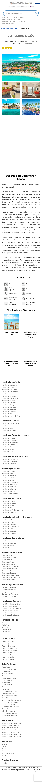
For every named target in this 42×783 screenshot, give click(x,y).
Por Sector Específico (12, 19)
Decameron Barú (7, 555)
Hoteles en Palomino (9, 403)
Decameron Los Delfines (10, 566)
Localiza (4, 763)
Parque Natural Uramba (10, 702)
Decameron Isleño (21, 35)
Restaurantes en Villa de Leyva (12, 736)
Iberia (4, 755)
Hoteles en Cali (7, 520)
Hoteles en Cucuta (8, 547)
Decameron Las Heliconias (11, 577)
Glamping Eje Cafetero (9, 587)
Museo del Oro (7, 682)
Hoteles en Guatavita (9, 449)
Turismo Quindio (7, 644)
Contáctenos (8, 24)
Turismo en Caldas (8, 657)
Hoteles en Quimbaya (9, 484)
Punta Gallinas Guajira (9, 691)
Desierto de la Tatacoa (9, 687)
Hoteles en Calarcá (8, 491)
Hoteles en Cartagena (9, 385)
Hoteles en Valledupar (9, 407)
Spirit (3, 751)
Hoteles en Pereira (8, 473)
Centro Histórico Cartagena (11, 700)
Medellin (5, 634)
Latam (4, 746)
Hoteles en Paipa (7, 426)
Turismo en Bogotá (8, 653)
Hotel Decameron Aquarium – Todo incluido (11, 363)
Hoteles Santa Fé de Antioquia (12, 510)
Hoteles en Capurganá (9, 524)
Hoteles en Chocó (8, 522)
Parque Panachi (7, 674)
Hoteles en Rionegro (9, 512)
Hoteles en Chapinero (9, 440)
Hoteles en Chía (7, 451)
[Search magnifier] (36, 13)
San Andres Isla (11, 29)
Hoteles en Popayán (9, 533)
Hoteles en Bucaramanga (10, 541)
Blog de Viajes (8, 21)
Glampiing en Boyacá (9, 589)
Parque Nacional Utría (9, 696)
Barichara (5, 627)
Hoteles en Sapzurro (9, 531)
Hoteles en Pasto (8, 529)
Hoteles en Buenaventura (10, 526)
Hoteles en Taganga (9, 396)
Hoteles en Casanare (9, 463)
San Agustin (6, 689)
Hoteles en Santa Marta (10, 394)
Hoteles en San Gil (8, 545)
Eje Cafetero (6, 632)
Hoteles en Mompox (9, 405)
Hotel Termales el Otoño (10, 606)
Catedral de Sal (7, 685)
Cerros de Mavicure (8, 704)
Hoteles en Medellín (9, 501)
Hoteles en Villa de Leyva (10, 424)
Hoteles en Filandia (8, 480)
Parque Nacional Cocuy (10, 709)
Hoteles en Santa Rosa (9, 487)
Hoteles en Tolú (7, 414)
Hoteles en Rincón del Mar (11, 416)
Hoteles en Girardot (8, 445)
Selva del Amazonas (8, 711)
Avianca (4, 744)
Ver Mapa (29, 43)
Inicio (5, 17)
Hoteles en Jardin (8, 505)
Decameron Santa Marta (10, 575)
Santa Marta (6, 625)
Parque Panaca (7, 676)
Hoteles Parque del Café (10, 493)
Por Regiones (18, 17)
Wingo (4, 749)
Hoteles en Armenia (8, 471)
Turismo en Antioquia (9, 648)
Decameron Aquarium (9, 571)
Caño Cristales (7, 680)
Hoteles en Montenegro (10, 482)
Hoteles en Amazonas (9, 461)
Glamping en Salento (9, 596)
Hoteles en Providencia (10, 392)
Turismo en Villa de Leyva (10, 655)
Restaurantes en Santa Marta (12, 732)
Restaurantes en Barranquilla (12, 734)
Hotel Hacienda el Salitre (10, 615)
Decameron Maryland (9, 568)
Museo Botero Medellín (10, 715)
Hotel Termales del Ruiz (10, 611)
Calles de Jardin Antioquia (10, 707)
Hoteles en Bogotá (8, 438)
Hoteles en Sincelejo (9, 409)
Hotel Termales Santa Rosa (11, 604)
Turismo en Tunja (8, 641)
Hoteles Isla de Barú (9, 387)
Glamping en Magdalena (10, 592)
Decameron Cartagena (9, 557)
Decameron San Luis (11, 333)
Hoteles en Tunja (7, 428)
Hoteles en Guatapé (9, 503)
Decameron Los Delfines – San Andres (30, 334)
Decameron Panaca (8, 580)
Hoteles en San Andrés (9, 389)
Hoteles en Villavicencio (10, 459)
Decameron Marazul (9, 562)
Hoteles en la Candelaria (10, 442)
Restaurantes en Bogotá (10, 725)
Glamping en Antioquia (10, 594)
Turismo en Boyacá (8, 659)
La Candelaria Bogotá (9, 713)
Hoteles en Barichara (9, 543)
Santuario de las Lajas (9, 693)
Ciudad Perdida (7, 698)
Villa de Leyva (6, 629)
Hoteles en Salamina (9, 489)
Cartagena (5, 623)
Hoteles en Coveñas (9, 411)
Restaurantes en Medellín (10, 728)
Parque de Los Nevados (10, 669)
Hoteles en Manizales (9, 476)
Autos (22, 21)
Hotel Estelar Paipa (8, 613)
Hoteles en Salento (8, 478)
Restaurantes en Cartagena (11, 723)
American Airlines (8, 753)
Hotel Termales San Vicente (11, 608)
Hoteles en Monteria (9, 400)
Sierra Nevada (6, 667)
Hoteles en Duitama (9, 430)
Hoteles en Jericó (7, 508)
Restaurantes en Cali (9, 730)
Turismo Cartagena (8, 646)
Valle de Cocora (7, 671)
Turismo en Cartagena (9, 650)
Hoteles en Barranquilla (10, 398)
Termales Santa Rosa (9, 678)
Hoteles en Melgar (8, 447)
